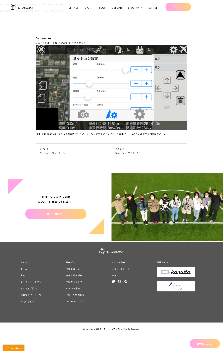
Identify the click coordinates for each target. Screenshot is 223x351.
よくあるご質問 (28, 288)
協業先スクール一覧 (31, 294)
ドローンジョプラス (76, 301)
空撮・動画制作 (74, 275)
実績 (22, 275)
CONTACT (178, 6)
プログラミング (74, 281)
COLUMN (117, 7)
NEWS (102, 7)
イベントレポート (121, 268)
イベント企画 (73, 288)
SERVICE (74, 7)
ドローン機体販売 (75, 294)
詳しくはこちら (55, 214)
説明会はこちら (205, 343)
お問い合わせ (27, 301)
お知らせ (25, 262)
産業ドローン (73, 268)
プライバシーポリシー (32, 281)
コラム (23, 268)
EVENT (89, 7)
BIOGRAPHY (135, 7)
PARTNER (153, 7)
